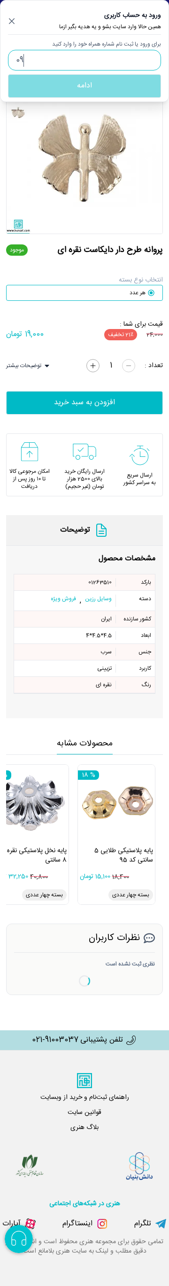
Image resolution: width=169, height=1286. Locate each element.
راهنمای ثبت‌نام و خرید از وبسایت (84, 1097)
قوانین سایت (84, 1112)
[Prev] (18, 155)
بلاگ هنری (84, 1127)
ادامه (84, 85)
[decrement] (128, 365)
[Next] (151, 155)
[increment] (93, 365)
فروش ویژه (63, 599)
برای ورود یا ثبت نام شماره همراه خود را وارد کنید (106, 44)
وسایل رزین (98, 599)
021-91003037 (55, 1040)
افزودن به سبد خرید (84, 402)
